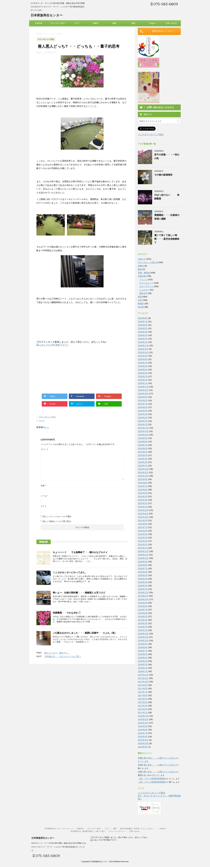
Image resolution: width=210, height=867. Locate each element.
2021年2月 (143, 544)
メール (44, 496)
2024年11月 (143, 390)
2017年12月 (143, 675)
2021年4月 (143, 537)
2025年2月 (143, 380)
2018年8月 (143, 647)
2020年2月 (143, 585)
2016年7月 (143, 733)
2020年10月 (143, 558)
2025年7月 (143, 363)
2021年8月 (143, 524)
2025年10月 (143, 352)
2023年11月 (143, 431)
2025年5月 (143, 369)
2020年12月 (143, 551)
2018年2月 (143, 668)
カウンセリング (146, 283)
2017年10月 (143, 682)
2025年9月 (143, 356)
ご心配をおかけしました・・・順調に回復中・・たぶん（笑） (85, 633)
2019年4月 (143, 620)
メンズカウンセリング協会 (151, 134)
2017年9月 (143, 685)
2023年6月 (143, 448)
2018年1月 (143, 671)
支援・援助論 (144, 273)
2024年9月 (143, 397)
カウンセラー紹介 (57, 23)
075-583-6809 (165, 4)
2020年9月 (143, 561)
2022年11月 (143, 472)
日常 (140, 300)
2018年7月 (143, 651)
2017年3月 (143, 706)
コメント (45, 449)
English (152, 23)
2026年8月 (143, 318)
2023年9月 (143, 438)
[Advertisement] (60, 369)
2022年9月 (143, 479)
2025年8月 (143, 359)
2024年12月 (143, 387)
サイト (44, 506)
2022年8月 (143, 483)
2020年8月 (143, 565)
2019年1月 (143, 630)
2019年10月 (143, 599)
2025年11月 (143, 349)
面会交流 (143, 293)
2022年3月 (143, 500)
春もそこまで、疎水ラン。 (57, 653)
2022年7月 (143, 486)
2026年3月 (143, 335)
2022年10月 (143, 476)
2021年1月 (143, 548)
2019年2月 (143, 627)
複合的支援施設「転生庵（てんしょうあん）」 (138, 829)
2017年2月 (143, 709)
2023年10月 (143, 435)
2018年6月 (143, 654)
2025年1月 (143, 383)
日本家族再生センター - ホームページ (58, 829)
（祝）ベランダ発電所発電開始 (152, 778)
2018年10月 (143, 640)
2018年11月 (143, 637)
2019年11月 (143, 596)
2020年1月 (143, 589)
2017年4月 (143, 702)
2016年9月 (143, 726)
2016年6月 (143, 736)
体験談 (95, 23)
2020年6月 (143, 572)
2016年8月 (143, 730)
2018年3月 (143, 664)
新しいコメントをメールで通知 (57, 516)
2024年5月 (143, 411)
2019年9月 (143, 603)
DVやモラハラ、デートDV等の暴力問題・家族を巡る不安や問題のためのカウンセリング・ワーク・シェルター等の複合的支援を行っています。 (58, 847)
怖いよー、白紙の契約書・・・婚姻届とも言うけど (79, 592)
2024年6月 (143, 407)
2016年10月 (143, 723)
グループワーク (146, 286)
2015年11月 (143, 740)
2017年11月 (143, 678)
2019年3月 (143, 623)
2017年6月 (143, 695)
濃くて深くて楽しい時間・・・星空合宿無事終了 (166, 239)
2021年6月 (143, 531)
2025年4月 (143, 373)
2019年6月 (143, 613)
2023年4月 (143, 455)
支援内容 (38, 23)
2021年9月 (143, 520)
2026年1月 (143, 342)
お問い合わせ (171, 23)
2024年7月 (143, 404)
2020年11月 (143, 555)
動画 (133, 23)
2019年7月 (143, 609)
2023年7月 (143, 445)
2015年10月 (143, 743)
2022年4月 (143, 496)
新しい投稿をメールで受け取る (57, 521)
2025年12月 (143, 345)
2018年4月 (143, 661)
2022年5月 (143, 493)
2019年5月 (143, 616)
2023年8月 (143, 441)
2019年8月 (143, 606)
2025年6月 (143, 366)
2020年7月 (143, 568)
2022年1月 (143, 507)
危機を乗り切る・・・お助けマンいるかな (157, 758)
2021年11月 (143, 513)
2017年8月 (143, 688)
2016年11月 (143, 719)
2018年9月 (143, 644)
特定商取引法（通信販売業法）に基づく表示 (88, 831)
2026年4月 (143, 332)
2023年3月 (143, 459)
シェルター (144, 290)
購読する (147, 114)
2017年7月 (143, 692)
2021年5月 (143, 534)
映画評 (141, 303)
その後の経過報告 (163, 174)
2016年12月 (143, 716)
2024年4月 (143, 414)
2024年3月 (143, 417)
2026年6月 (143, 325)
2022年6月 (143, 489)
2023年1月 (143, 465)
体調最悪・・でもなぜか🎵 (67, 612)
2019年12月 (143, 592)
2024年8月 (143, 400)
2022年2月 (143, 503)
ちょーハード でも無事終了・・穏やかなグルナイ (80, 552)
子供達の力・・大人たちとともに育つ (62, 656)
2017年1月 (143, 712)
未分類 (141, 307)
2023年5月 (143, 452)
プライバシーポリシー (117, 831)
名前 (43, 485)
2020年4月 (143, 579)
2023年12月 (143, 428)
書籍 (114, 23)
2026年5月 (143, 328)
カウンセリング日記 (47, 417)
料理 (140, 297)
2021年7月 (143, 527)
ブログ (76, 23)
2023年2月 (143, 462)
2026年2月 (143, 339)
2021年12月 (143, 510)
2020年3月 (143, 582)
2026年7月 (143, 321)
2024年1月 (143, 424)
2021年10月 (143, 517)
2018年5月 (143, 658)
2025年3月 (143, 376)
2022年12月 (143, 469)
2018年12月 (143, 633)
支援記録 (142, 276)
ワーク (42, 421)
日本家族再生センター (47, 15)
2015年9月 (143, 747)
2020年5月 (143, 575)
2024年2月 (143, 421)
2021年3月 (143, 541)
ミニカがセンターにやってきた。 (70, 572)
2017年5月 (143, 699)
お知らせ (142, 259)
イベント (143, 279)
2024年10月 (143, 393)
